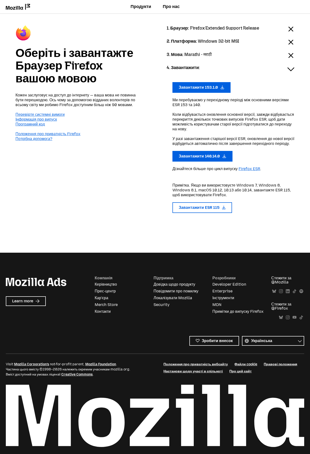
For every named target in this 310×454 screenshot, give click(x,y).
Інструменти (223, 298)
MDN (216, 304)
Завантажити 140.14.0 (200, 156)
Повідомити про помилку (176, 291)
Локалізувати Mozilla (173, 298)
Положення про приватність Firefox (48, 134)
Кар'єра (101, 298)
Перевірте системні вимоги (40, 114)
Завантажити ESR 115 (199, 207)
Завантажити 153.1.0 (199, 87)
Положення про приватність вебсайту (195, 364)
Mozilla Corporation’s (31, 364)
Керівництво (106, 284)
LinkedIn (288, 291)
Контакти (103, 311)
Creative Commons (77, 374)
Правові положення (280, 364)
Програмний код (30, 124)
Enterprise (222, 291)
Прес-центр (105, 291)
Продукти (141, 6)
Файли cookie (245, 364)
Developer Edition (229, 284)
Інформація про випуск (36, 119)
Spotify (301, 291)
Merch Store (106, 304)
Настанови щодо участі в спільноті (193, 371)
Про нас (171, 6)
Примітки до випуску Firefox (238, 311)
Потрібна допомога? (34, 138)
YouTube (294, 317)
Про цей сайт (240, 371)
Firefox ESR (249, 168)
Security (162, 304)
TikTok (294, 291)
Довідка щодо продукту (174, 284)
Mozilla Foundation (100, 364)
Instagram (281, 291)
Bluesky (274, 291)
